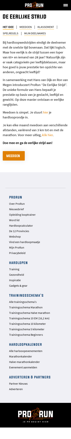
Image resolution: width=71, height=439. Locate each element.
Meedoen (25, 27)
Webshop (15, 236)
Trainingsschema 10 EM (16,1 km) (29, 318)
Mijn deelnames (35, 33)
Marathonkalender (20, 356)
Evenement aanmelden (23, 367)
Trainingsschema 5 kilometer (26, 329)
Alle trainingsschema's (23, 302)
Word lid (14, 220)
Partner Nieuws (18, 383)
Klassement (46, 27)
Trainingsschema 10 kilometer (27, 324)
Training (14, 269)
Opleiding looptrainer (22, 214)
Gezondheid (16, 274)
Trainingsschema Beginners (26, 334)
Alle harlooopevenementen (25, 351)
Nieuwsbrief (16, 209)
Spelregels (10, 33)
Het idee (8, 27)
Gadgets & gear (18, 285)
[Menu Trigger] (65, 5)
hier (45, 112)
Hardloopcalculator (21, 225)
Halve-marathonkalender (24, 362)
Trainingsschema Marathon (26, 307)
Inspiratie (15, 280)
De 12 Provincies (19, 231)
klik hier (47, 135)
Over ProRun (17, 203)
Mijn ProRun (16, 247)
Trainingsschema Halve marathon (29, 313)
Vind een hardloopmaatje (24, 242)
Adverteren (16, 389)
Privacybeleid (17, 253)
